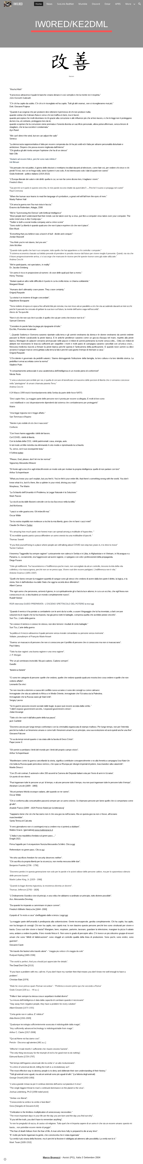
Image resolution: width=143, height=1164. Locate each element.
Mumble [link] (82, 3)
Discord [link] (96, 3)
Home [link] (38, 3)
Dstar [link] (107, 3)
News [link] (49, 3)
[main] (71, 23)
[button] (139, 4)
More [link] (128, 3)
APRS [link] (118, 3)
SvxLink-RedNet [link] (65, 3)
